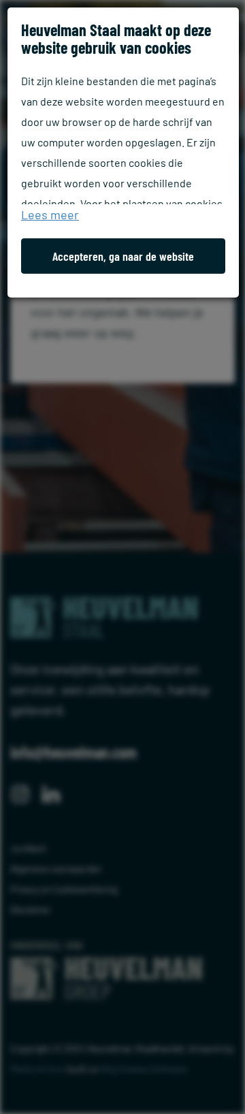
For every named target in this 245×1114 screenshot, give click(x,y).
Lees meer (50, 214)
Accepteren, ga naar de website (123, 256)
